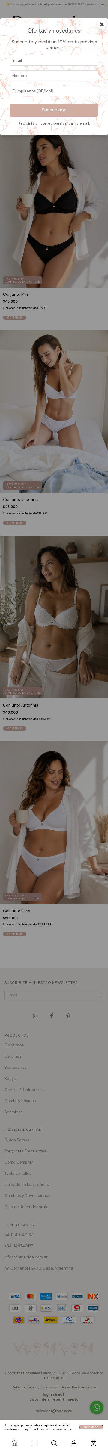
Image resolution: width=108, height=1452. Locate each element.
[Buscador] (54, 1442)
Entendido (91, 1427)
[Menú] (34, 1442)
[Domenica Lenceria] (14, 1442)
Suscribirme (54, 110)
